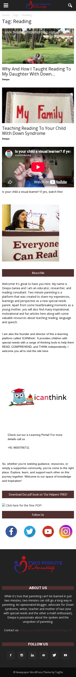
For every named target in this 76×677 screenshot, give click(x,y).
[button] (70, 5)
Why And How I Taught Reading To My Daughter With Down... (36, 71)
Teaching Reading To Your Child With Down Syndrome (34, 130)
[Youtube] (65, 655)
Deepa (6, 79)
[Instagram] (22, 655)
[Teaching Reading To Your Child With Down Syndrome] (38, 105)
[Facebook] (11, 655)
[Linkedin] (33, 655)
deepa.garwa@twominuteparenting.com (46, 630)
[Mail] (44, 655)
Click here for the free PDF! (24, 505)
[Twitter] (54, 655)
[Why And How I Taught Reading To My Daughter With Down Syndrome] (38, 46)
